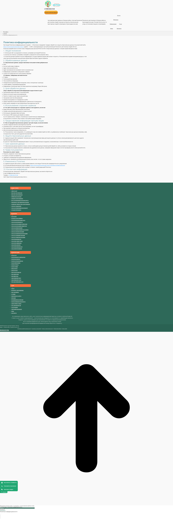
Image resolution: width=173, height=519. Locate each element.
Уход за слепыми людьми (18, 235)
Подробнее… (3, 510)
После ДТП (14, 255)
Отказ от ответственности (47, 328)
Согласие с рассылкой (36, 328)
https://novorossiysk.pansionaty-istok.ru (13, 47)
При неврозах (14, 276)
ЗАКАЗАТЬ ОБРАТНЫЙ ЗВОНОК (51, 12)
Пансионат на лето (16, 296)
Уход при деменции (16, 243)
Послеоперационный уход (18, 220)
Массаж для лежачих (16, 193)
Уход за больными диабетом (19, 226)
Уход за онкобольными (17, 231)
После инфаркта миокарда (18, 257)
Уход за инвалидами (16, 228)
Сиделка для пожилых (17, 198)
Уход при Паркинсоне (16, 247)
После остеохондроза (17, 261)
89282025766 (4, 330)
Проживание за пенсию (17, 299)
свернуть (4, 492)
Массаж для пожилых (17, 194)
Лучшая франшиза (16, 210)
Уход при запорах (16, 245)
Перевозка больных (16, 196)
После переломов (15, 263)
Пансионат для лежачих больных (20, 202)
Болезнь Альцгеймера (17, 218)
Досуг (13, 288)
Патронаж (14, 216)
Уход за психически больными (19, 233)
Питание (13, 298)
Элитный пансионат (16, 309)
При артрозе (14, 270)
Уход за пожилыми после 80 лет (19, 208)
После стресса (14, 264)
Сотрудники (14, 307)
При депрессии (15, 274)
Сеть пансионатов (16, 305)
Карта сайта (64, 328)
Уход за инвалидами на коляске (19, 229)
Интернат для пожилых (17, 290)
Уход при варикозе (16, 239)
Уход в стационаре (16, 206)
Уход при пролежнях (16, 248)
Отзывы (13, 294)
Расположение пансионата (18, 301)
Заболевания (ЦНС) (16, 278)
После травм (14, 266)
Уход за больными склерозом (19, 224)
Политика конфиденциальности (24, 328)
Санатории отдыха (16, 303)
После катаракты (15, 259)
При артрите (14, 268)
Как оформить (15, 292)
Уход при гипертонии (17, 241)
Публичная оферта (57, 328)
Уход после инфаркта (17, 222)
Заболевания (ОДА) (16, 280)
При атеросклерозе (16, 272)
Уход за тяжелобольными (18, 237)
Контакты (14, 313)
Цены (12, 311)
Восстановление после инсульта (19, 200)
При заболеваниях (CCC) (17, 282)
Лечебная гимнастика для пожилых (20, 204)
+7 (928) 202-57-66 (49, 9)
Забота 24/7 (14, 191)
